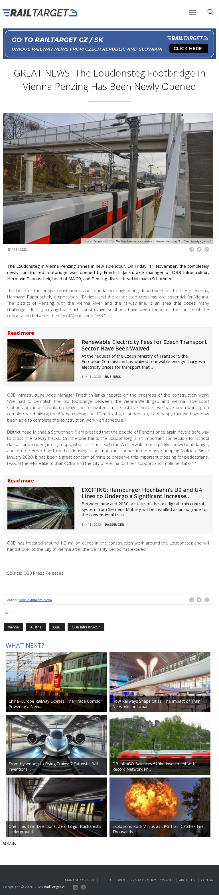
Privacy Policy (143, 880)
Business (113, 376)
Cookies (166, 880)
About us (187, 880)
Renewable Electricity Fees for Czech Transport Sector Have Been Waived (144, 345)
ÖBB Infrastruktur (86, 627)
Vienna (13, 627)
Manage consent (80, 880)
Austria (36, 627)
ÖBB (56, 627)
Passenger (114, 524)
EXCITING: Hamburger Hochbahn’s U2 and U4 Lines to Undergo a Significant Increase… (142, 493)
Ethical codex (112, 880)
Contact (208, 880)
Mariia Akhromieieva (35, 600)
